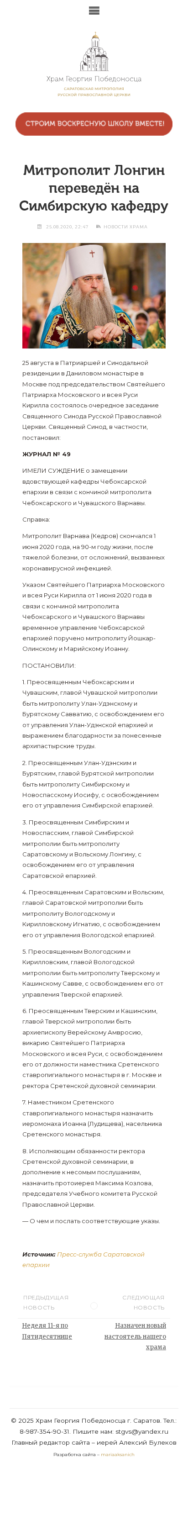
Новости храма (126, 226)
